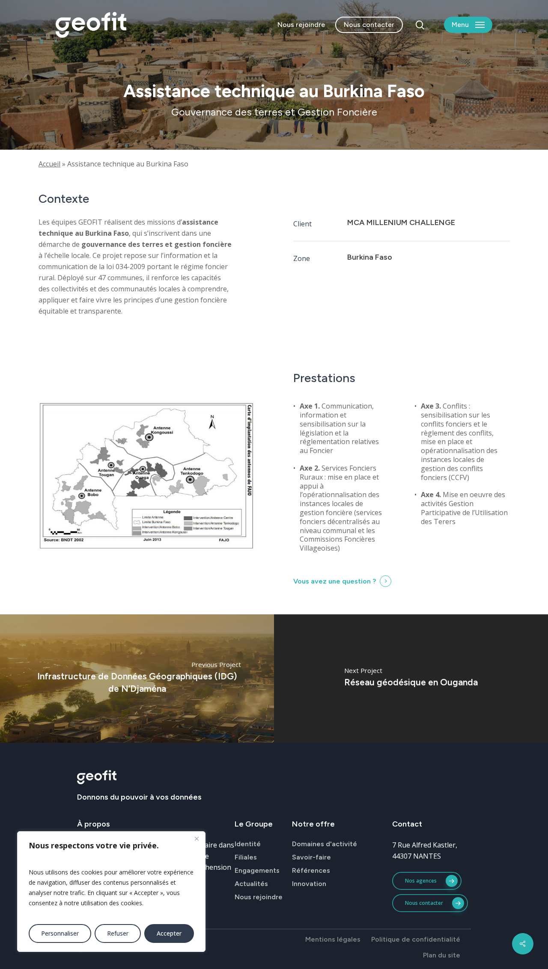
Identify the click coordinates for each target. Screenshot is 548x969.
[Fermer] (196, 838)
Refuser (117, 933)
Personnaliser (60, 933)
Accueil (49, 164)
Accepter (169, 933)
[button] (468, 25)
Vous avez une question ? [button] (334, 581)
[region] (111, 891)
